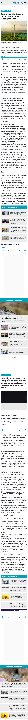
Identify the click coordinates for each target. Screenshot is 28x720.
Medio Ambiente (6, 11)
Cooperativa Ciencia (6, 42)
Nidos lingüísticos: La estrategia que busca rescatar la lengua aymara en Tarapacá (18, 327)
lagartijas (4, 610)
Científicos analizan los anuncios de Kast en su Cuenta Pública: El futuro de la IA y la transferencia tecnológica (18, 213)
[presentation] (2, 398)
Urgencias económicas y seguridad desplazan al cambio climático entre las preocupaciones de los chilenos (18, 707)
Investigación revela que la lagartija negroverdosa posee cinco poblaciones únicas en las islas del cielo (13, 319)
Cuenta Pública (9, 244)
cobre (3, 244)
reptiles (16, 610)
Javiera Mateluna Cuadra (7, 413)
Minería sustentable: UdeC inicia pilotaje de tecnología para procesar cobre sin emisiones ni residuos (18, 229)
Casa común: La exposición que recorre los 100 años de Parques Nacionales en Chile (18, 589)
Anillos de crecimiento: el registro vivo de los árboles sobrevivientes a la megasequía (18, 605)
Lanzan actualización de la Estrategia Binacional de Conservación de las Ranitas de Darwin (17, 343)
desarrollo (15, 244)
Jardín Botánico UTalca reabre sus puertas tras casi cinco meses (18, 351)
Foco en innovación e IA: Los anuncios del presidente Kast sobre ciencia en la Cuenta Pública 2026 (17, 221)
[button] (10, 411)
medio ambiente (11, 610)
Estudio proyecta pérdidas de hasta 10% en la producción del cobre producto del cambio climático (18, 238)
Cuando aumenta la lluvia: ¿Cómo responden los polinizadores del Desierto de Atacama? (17, 597)
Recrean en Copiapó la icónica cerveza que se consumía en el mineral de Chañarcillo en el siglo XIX (17, 335)
